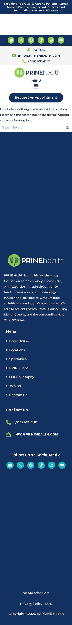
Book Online (19, 341)
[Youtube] (61, 40)
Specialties (18, 359)
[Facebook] (31, 40)
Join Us (15, 386)
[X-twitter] (21, 40)
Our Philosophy (21, 377)
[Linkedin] (11, 40)
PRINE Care (18, 368)
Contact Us (18, 395)
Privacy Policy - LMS (36, 604)
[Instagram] (51, 40)
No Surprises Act (36, 593)
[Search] (67, 127)
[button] (36, 87)
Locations (17, 350)
